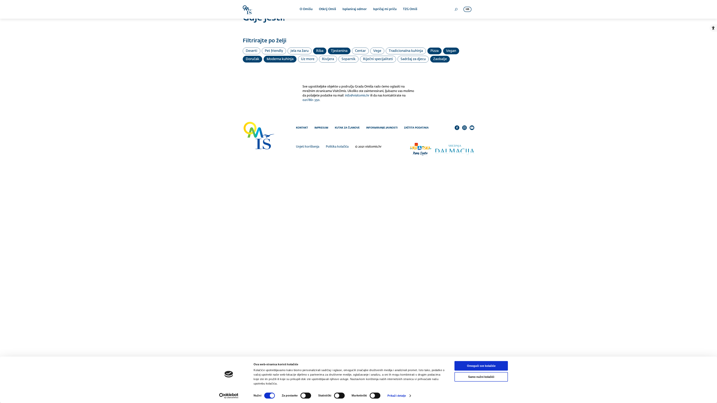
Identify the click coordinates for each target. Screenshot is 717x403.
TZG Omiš (410, 9)
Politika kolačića (337, 146)
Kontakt (302, 127)
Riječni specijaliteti (378, 59)
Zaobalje (440, 59)
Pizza (434, 51)
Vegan (451, 51)
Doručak (252, 59)
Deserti (251, 51)
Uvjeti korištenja (307, 146)
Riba (319, 51)
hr (467, 9)
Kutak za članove (347, 127)
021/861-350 (310, 100)
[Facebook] (457, 127)
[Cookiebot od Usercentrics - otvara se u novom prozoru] (228, 396)
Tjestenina (339, 51)
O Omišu (306, 9)
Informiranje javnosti (382, 127)
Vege (377, 51)
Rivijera (328, 59)
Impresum (321, 127)
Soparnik (349, 59)
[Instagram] (464, 127)
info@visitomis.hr (357, 95)
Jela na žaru (300, 51)
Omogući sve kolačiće (481, 365)
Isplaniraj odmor (354, 9)
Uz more (307, 59)
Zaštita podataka (416, 127)
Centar (360, 51)
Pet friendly (274, 51)
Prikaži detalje (396, 395)
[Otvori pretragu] (456, 9)
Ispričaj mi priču (385, 9)
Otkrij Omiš (327, 9)
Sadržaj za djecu (413, 59)
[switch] (305, 396)
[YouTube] (472, 127)
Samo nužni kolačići (481, 376)
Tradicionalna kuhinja (406, 51)
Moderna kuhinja (280, 59)
